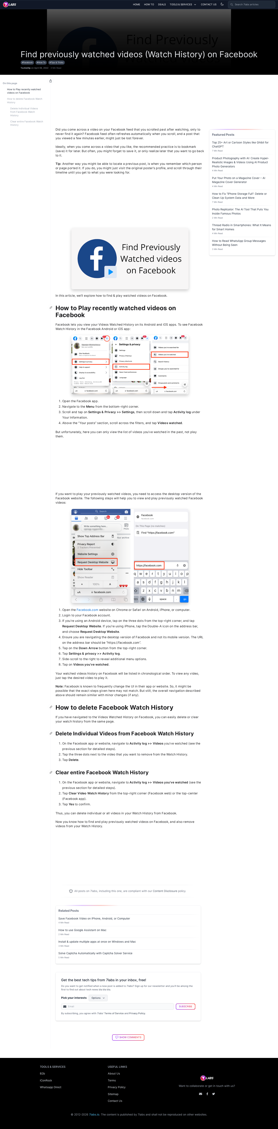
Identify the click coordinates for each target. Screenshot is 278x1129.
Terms (112, 1080)
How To (149, 4)
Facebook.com (87, 610)
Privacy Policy (137, 1013)
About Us (114, 1073)
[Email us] (200, 1094)
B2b (42, 1073)
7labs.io (94, 1114)
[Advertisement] (130, 99)
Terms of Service (114, 1013)
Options (96, 997)
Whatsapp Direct (50, 1087)
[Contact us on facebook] (207, 1093)
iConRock (46, 1080)
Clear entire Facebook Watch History (26, 123)
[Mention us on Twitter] (213, 1093)
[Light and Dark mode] (222, 4)
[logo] (9, 4)
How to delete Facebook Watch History (24, 101)
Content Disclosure (165, 891)
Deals (162, 4)
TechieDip (26, 68)
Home (136, 4)
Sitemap (113, 1094)
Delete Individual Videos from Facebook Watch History (24, 112)
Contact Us (208, 4)
